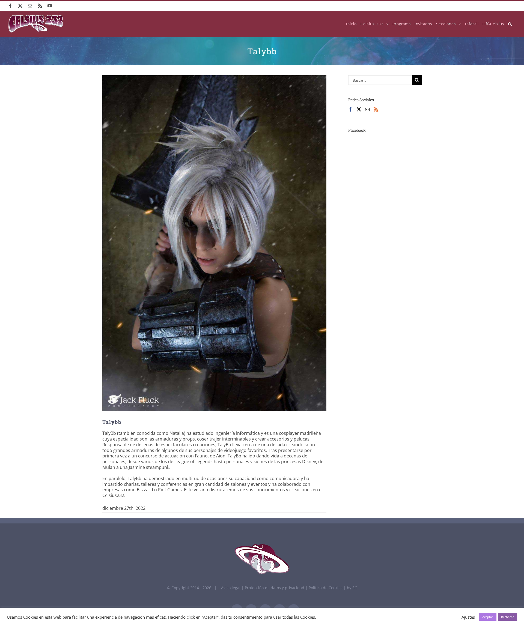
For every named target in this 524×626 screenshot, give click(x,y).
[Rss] (376, 109)
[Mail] (367, 109)
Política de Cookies (326, 587)
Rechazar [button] (507, 617)
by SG (352, 587)
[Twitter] (359, 109)
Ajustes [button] (468, 617)
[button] (510, 23)
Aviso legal (230, 587)
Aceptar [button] (487, 617)
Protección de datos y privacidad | (277, 587)
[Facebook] (350, 109)
